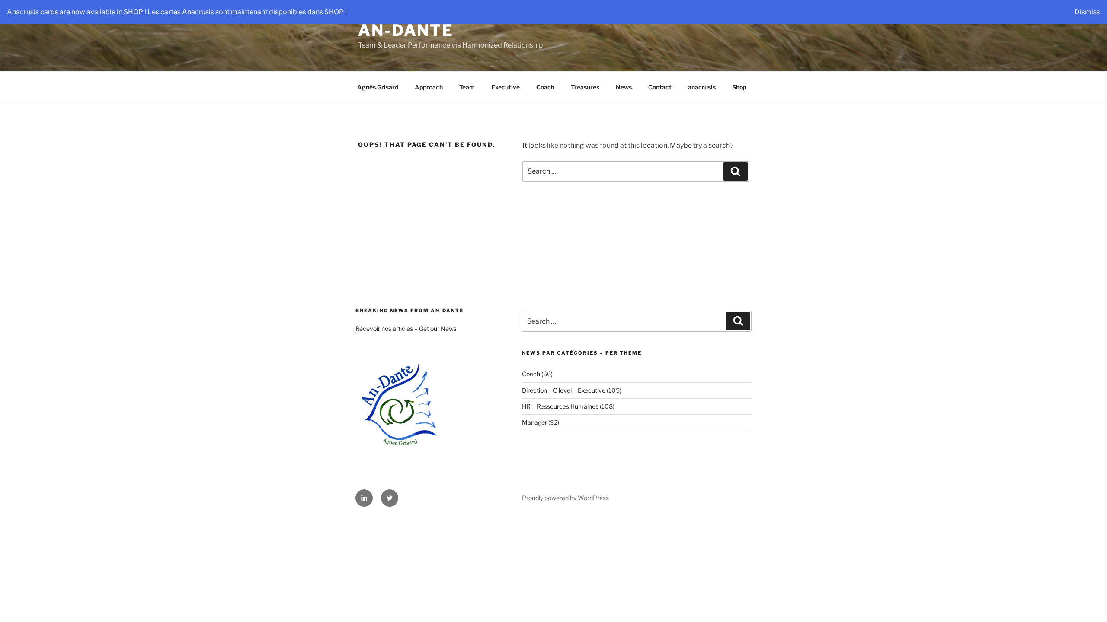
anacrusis (702, 87)
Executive (505, 87)
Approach (429, 87)
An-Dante (406, 30)
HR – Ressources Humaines (560, 406)
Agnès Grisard (377, 87)
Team (467, 87)
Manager (534, 422)
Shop (739, 87)
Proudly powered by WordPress (565, 497)
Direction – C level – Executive (563, 390)
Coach (545, 87)
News (624, 87)
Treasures (585, 87)
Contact (660, 87)
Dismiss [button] (1087, 12)
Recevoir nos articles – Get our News (406, 328)
